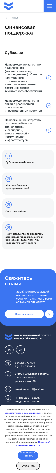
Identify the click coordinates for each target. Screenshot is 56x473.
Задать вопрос (24, 314)
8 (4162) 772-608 (25, 366)
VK (20, 349)
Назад (14, 17)
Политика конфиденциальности (24, 448)
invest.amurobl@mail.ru (29, 389)
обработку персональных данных (23, 412)
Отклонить (28, 465)
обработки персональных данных (26, 452)
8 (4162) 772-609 (25, 362)
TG (9, 349)
